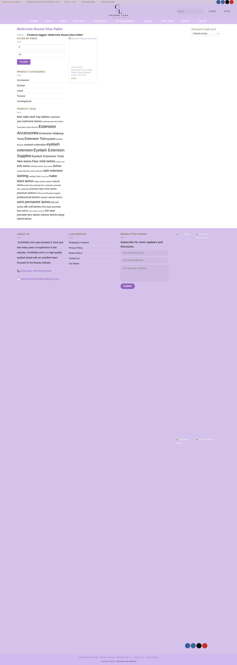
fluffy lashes (23, 166)
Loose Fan (44, 176)
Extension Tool (35, 138)
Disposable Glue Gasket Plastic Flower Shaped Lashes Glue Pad (81, 72)
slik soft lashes (32, 206)
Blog (202, 21)
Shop (49, 21)
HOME (34, 21)
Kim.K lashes (48, 166)
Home (20, 34)
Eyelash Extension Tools (48, 156)
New (63, 21)
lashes (57, 165)
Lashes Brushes (23, 171)
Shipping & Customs (79, 242)
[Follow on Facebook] (218, 2)
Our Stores (74, 263)
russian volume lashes (51, 197)
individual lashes (37, 166)
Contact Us (74, 258)
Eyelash (79, 21)
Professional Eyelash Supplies (48, 193)
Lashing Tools (35, 176)
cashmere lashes (32, 121)
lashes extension (36, 171)
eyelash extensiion (35, 144)
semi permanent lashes (34, 202)
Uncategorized (24, 101)
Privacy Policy (76, 248)
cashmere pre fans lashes (53, 121)
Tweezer (100, 21)
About (185, 21)
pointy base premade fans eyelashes (38, 185)
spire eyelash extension (36, 211)
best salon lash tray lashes (33, 116)
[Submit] (201, 11)
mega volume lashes (43, 181)
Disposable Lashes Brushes (27, 127)
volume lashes (49, 214)
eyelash (51, 138)
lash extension (53, 170)
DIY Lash (168, 21)
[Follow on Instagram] (223, 2)
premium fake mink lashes (43, 189)
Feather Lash (60, 161)
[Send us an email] (227, 2)
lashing (22, 176)
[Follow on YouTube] (232, 2)
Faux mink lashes (43, 161)
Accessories (125, 21)
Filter (24, 62)
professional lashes (28, 197)
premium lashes (26, 192)
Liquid (148, 21)
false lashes (24, 161)
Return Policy (75, 253)
